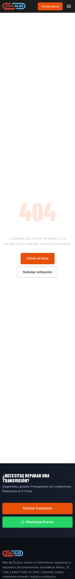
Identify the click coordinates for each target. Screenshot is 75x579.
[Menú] (69, 6)
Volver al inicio (38, 258)
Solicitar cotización (37, 272)
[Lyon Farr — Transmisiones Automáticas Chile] (13, 6)
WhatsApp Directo (40, 522)
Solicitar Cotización (37, 508)
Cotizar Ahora (50, 6)
